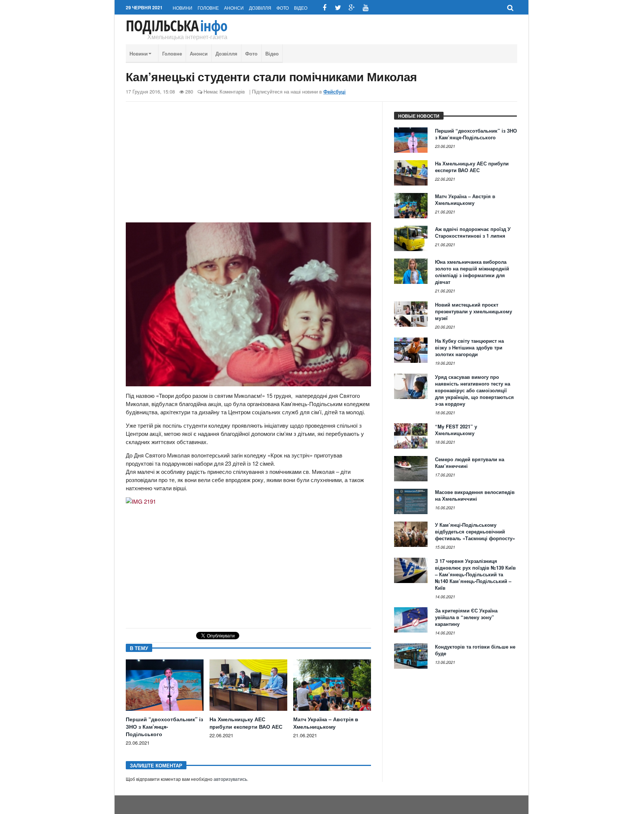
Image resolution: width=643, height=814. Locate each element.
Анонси (234, 7)
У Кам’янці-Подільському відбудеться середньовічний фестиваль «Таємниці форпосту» (475, 531)
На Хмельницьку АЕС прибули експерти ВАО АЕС (245, 722)
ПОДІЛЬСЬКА (176, 25)
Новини (182, 7)
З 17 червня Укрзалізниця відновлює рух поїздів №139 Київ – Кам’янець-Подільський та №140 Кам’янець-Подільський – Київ (475, 574)
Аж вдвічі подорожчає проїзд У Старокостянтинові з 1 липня (473, 232)
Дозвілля (260, 7)
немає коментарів (224, 91)
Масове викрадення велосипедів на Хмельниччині (475, 495)
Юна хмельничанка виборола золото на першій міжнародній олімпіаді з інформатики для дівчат (472, 271)
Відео (300, 7)
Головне (208, 7)
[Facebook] (324, 8)
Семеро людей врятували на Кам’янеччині (469, 462)
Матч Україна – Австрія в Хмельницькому (325, 722)
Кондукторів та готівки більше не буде (475, 650)
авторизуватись (230, 779)
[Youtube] (365, 8)
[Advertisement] (248, 165)
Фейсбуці (334, 91)
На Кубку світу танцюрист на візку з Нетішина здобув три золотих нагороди (469, 347)
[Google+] (352, 8)
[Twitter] (338, 8)
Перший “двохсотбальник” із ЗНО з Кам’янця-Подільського (164, 726)
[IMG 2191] (141, 504)
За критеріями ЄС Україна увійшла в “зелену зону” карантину (466, 617)
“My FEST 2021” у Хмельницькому (456, 430)
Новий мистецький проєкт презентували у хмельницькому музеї (473, 311)
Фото (282, 7)
